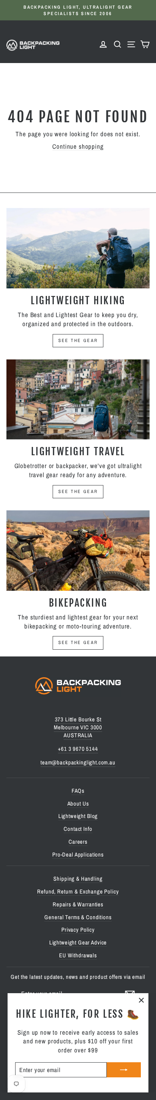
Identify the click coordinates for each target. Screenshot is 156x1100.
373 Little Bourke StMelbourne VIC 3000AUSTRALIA (78, 727)
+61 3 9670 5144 (78, 749)
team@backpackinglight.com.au (78, 762)
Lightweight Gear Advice (78, 942)
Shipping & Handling (77, 879)
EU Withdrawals (78, 955)
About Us (78, 803)
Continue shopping (77, 146)
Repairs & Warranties (78, 904)
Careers (78, 842)
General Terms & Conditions (77, 917)
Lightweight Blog (78, 816)
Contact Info (78, 829)
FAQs (78, 791)
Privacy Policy (78, 930)
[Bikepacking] (78, 550)
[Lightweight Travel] (78, 399)
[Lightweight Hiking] (78, 248)
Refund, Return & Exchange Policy (78, 891)
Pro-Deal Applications (78, 854)
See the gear (78, 340)
